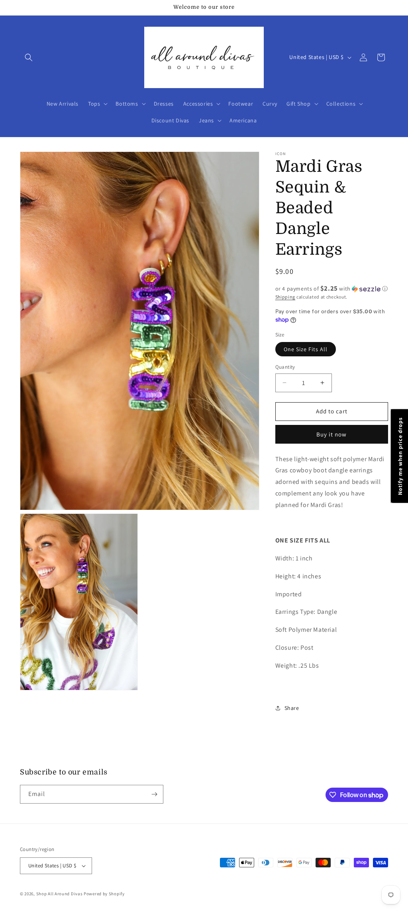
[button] (28, 57)
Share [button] (291, 708)
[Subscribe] (154, 794)
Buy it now (331, 434)
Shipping (285, 297)
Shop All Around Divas (59, 893)
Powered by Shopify (104, 893)
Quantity (285, 367)
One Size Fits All (306, 349)
